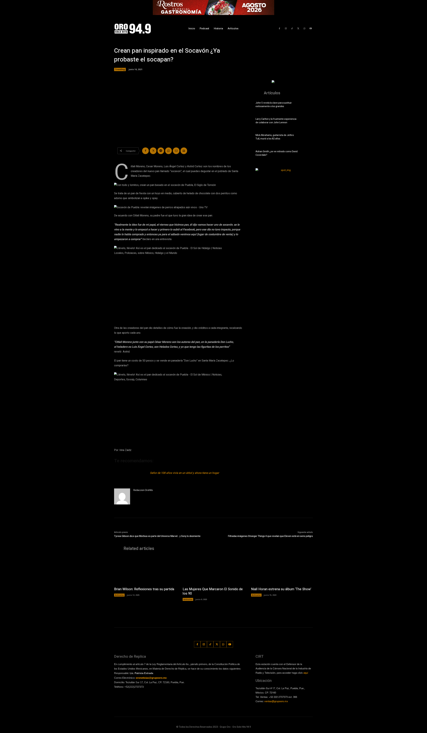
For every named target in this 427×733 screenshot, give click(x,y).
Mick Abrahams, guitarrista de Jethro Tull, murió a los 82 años (275, 136)
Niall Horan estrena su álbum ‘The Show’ (281, 589)
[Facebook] (279, 28)
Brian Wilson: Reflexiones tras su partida (144, 589)
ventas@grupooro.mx (276, 701)
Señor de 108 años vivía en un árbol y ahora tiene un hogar (184, 473)
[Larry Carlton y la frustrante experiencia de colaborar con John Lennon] (307, 121)
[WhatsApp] (304, 28)
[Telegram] (160, 150)
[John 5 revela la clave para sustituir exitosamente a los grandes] (307, 105)
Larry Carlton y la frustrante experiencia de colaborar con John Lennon (276, 120)
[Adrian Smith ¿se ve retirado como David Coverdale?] (307, 154)
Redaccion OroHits (143, 490)
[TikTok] (292, 28)
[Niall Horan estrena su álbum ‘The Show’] (282, 571)
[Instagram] (285, 28)
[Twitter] (298, 28)
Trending (120, 69)
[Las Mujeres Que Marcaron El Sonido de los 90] (214, 571)
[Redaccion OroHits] (122, 496)
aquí (305, 672)
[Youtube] (310, 28)
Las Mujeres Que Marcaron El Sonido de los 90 (213, 591)
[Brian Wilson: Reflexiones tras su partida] (145, 571)
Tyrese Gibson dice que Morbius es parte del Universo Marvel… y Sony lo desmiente (157, 536)
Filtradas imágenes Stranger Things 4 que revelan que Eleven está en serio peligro (270, 536)
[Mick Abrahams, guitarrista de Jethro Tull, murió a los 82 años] (307, 138)
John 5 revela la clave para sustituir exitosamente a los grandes (274, 104)
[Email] (176, 150)
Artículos (119, 595)
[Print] (183, 150)
